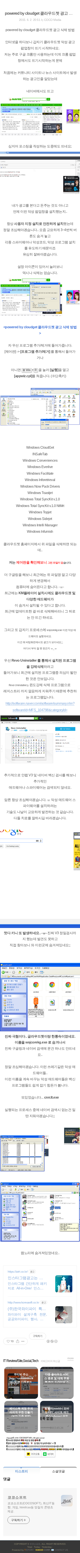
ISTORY (29, 1550)
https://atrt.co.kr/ (18, 1271)
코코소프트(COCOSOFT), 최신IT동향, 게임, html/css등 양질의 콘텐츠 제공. (31, 1507)
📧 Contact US (59, 1550)
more (70, 1358)
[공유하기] (17, 1341)
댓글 (6, 1479)
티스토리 (21, 1471)
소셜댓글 (58, 1471)
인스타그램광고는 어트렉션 (27, 1278)
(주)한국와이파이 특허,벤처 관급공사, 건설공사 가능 (27, 1309)
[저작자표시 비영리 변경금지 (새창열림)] (52, 1341)
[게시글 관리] (23, 1341)
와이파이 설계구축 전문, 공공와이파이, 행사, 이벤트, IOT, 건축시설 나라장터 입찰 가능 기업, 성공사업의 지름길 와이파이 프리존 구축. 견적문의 (27, 1317)
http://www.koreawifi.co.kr (23, 1302)
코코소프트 (17, 1497)
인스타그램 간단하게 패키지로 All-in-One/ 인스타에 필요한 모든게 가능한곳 (27, 1286)
